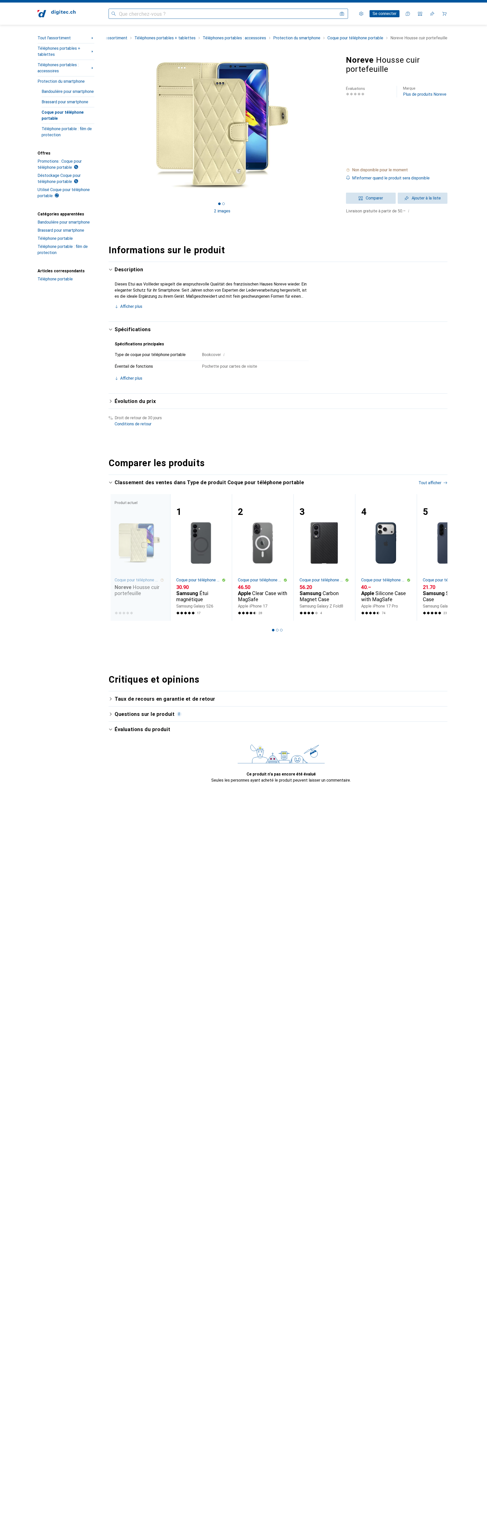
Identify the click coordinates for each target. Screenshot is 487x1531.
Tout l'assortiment (54, 38)
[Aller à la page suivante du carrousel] (438, 557)
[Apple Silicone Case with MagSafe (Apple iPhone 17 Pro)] (386, 557)
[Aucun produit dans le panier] (444, 14)
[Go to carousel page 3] (281, 630)
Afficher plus (131, 306)
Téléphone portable (55, 238)
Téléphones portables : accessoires (58, 67)
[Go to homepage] (57, 14)
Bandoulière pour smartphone (68, 91)
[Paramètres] (361, 14)
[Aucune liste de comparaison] (420, 14)
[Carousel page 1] (219, 204)
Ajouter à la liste (426, 198)
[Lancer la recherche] (114, 14)
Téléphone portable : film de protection (67, 131)
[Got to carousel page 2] (223, 204)
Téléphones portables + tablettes (59, 51)
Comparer (374, 198)
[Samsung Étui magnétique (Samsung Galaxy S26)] (201, 557)
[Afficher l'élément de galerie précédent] (107, 125)
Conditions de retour (133, 424)
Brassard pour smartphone (65, 101)
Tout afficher (430, 482)
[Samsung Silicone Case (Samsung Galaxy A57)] (447, 557)
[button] (396, 170)
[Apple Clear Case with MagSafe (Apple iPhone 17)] (262, 557)
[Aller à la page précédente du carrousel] (118, 557)
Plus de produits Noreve (424, 91)
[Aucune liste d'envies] (432, 14)
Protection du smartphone (61, 81)
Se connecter (384, 13)
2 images (222, 211)
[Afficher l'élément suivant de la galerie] (337, 125)
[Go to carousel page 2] (277, 630)
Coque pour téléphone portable (63, 115)
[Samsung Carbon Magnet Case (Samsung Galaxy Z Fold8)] (324, 557)
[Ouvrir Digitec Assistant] (408, 14)
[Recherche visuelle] (342, 14)
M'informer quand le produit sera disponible (391, 178)
